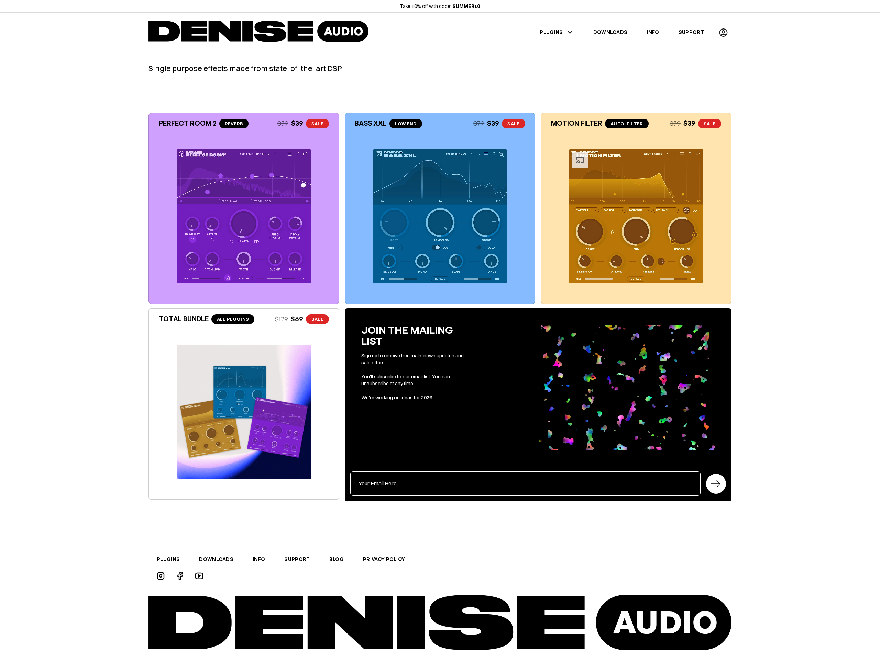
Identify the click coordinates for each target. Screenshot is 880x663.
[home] (258, 32)
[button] (723, 32)
